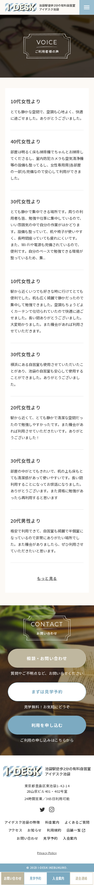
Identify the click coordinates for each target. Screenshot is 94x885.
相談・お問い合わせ (47, 658)
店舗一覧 (74, 830)
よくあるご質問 (77, 822)
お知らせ (34, 830)
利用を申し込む (47, 725)
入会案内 (70, 838)
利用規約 (54, 830)
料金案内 (52, 822)
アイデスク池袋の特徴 (22, 822)
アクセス (15, 830)
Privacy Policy (47, 853)
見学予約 (50, 838)
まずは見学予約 (47, 691)
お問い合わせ (27, 838)
